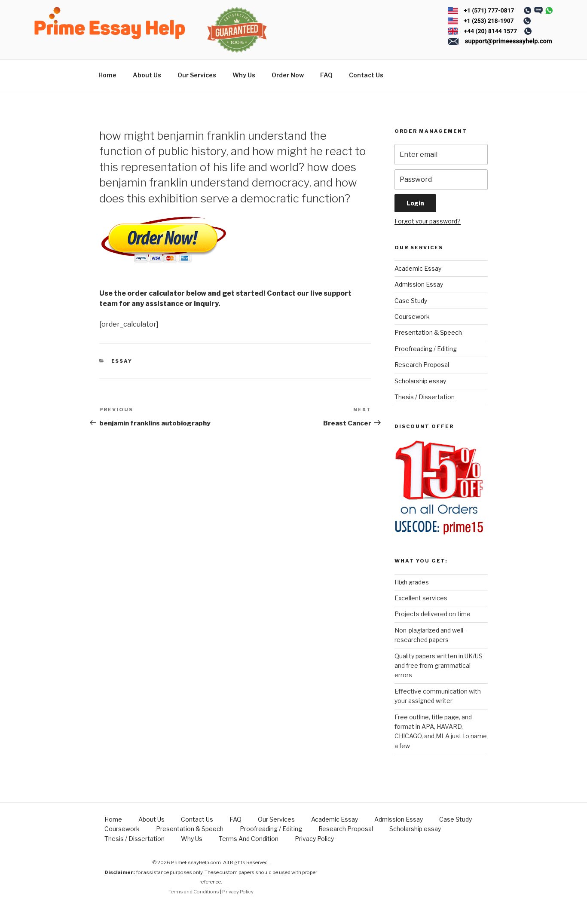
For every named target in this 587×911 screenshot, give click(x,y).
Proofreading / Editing (425, 348)
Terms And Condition (248, 838)
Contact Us (366, 75)
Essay (122, 361)
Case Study (410, 300)
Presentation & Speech (428, 332)
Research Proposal (421, 364)
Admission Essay (418, 284)
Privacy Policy (314, 838)
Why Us (243, 75)
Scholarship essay (420, 381)
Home (107, 75)
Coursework (412, 316)
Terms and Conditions (193, 892)
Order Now (288, 75)
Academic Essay (417, 268)
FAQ (326, 75)
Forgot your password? (427, 221)
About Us (147, 75)
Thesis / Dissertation (424, 396)
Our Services (196, 75)
